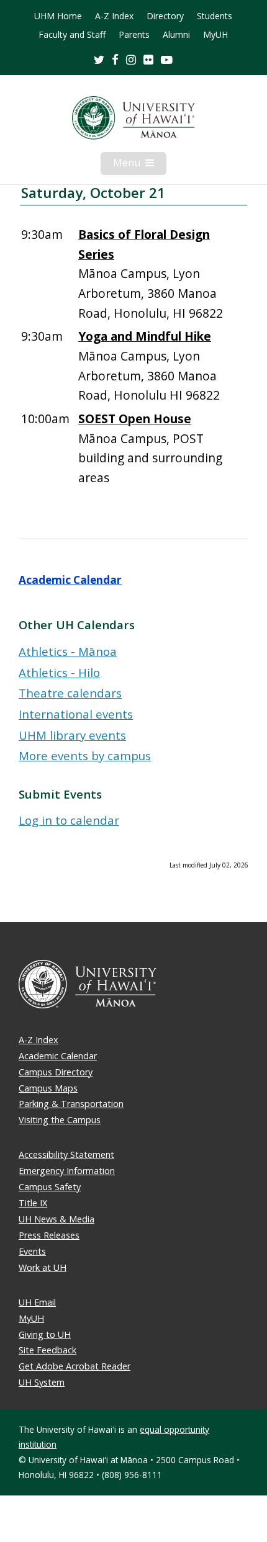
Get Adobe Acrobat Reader (74, 1366)
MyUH (215, 35)
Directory (165, 16)
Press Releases (49, 1235)
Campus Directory (56, 1072)
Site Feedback (47, 1350)
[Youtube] (167, 59)
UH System (42, 1382)
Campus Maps (48, 1088)
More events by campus (85, 755)
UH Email (37, 1302)
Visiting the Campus (60, 1120)
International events (76, 714)
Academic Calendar (70, 580)
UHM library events (72, 735)
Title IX (33, 1203)
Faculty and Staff (72, 35)
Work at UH (42, 1267)
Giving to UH (45, 1334)
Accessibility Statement (66, 1154)
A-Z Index (114, 16)
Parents (134, 35)
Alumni (176, 35)
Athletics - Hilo (59, 672)
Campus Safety (50, 1187)
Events (32, 1251)
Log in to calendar (69, 820)
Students (214, 16)
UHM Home (58, 16)
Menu (139, 165)
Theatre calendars (70, 693)
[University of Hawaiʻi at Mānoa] (133, 118)
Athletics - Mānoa (68, 651)
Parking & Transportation (71, 1103)
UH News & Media (56, 1219)
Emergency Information (67, 1171)
